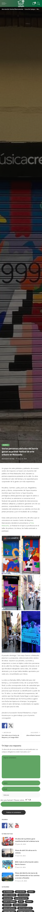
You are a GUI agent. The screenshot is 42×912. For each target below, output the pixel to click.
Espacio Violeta (21, 898)
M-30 (20, 901)
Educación (7, 898)
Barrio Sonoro (9, 895)
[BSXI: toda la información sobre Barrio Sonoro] (7, 864)
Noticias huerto (25, 908)
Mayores (7, 905)
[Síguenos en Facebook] (4, 825)
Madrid (29, 901)
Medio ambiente (20, 905)
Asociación (20, 892)
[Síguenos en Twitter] (11, 825)
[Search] (38, 3)
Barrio (5, 445)
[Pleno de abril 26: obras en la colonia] (7, 853)
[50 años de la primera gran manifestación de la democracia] (7, 841)
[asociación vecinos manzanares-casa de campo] (17, 825)
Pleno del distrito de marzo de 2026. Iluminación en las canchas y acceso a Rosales (27, 875)
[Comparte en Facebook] (4, 725)
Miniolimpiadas (9, 908)
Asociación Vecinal (8, 458)
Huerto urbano (9, 901)
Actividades (8, 892)
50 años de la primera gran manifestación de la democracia (27, 839)
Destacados (23, 895)
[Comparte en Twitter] (11, 725)
